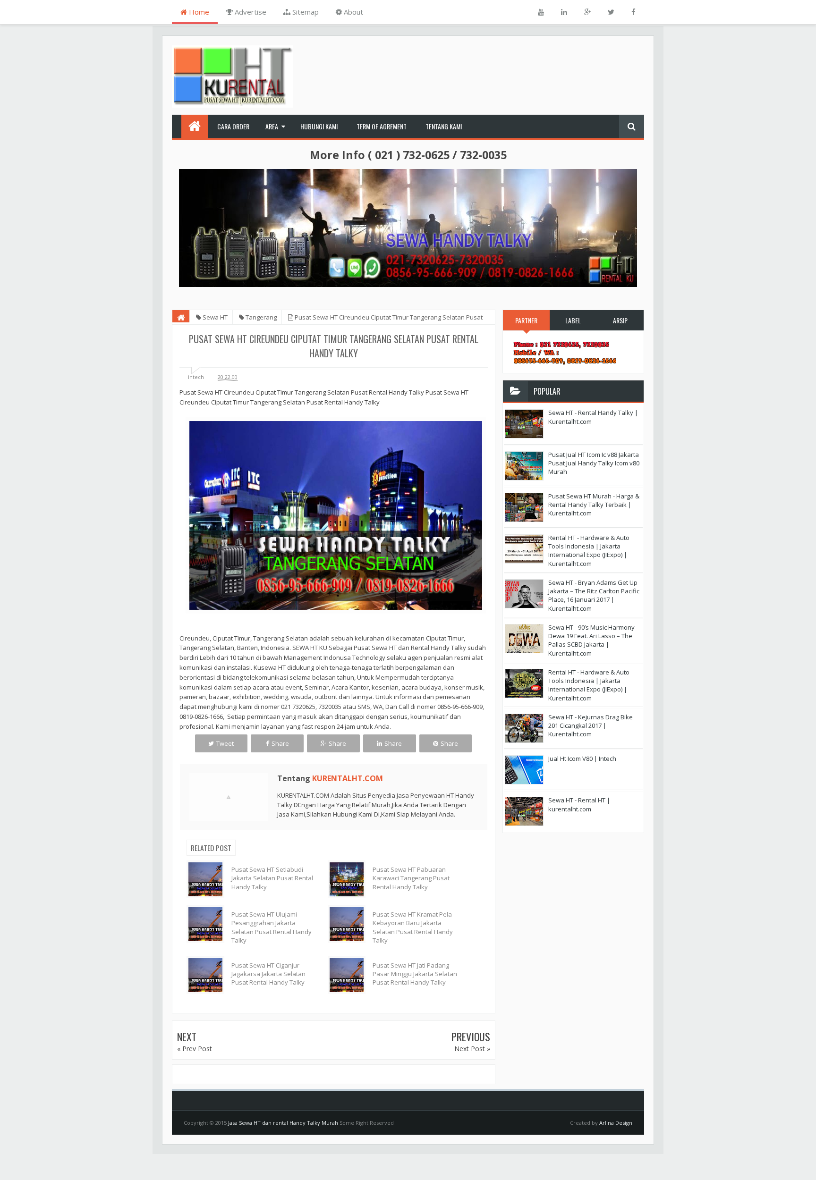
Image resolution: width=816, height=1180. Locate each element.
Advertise (249, 12)
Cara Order (233, 126)
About (352, 12)
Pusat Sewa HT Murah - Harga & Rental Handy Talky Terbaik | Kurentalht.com (593, 504)
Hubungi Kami (319, 126)
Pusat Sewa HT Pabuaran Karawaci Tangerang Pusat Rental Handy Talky (411, 878)
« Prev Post (194, 1048)
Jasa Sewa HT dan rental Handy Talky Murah (283, 1122)
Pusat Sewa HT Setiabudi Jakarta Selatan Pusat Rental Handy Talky (272, 878)
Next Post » (472, 1048)
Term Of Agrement (382, 126)
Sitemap (304, 12)
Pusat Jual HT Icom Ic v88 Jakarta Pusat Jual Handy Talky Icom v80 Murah (593, 463)
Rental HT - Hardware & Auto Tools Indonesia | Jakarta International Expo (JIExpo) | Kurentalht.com (588, 550)
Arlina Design (615, 1122)
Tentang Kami (443, 126)
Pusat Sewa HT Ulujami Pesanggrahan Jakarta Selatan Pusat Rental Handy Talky (271, 927)
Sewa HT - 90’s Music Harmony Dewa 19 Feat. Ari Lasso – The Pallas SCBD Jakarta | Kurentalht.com (591, 640)
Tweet (225, 743)
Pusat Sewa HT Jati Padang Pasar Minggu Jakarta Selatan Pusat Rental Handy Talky (415, 973)
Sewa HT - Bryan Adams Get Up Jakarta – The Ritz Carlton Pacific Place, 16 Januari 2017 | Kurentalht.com (593, 595)
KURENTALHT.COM (347, 778)
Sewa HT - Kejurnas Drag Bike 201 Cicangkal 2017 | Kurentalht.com (590, 725)
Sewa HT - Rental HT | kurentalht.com (579, 804)
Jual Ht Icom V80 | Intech (582, 758)
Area (271, 126)
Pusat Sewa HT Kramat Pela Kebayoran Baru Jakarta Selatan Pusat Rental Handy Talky (413, 927)
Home (198, 12)
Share (280, 743)
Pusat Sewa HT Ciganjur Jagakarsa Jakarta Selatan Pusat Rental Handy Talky (268, 973)
